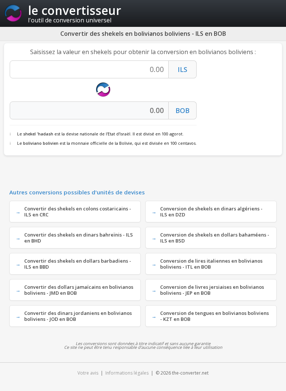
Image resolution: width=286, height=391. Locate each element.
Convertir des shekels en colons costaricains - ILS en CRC (77, 211)
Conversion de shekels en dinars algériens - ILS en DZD (211, 211)
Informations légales (127, 373)
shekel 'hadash (38, 134)
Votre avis (87, 373)
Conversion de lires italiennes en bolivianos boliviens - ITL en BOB (211, 263)
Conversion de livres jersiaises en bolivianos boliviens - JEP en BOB (212, 290)
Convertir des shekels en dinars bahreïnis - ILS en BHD (78, 237)
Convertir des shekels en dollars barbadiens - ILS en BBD (77, 263)
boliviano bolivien (40, 143)
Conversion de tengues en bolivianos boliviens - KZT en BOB (214, 316)
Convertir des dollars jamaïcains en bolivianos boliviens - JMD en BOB (78, 290)
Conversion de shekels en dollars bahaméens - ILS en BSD (214, 237)
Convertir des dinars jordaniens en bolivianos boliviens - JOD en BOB (78, 316)
